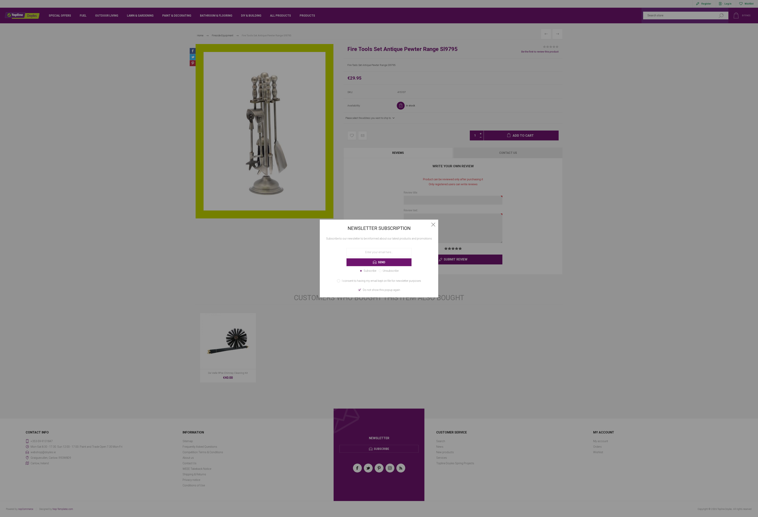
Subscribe (370, 270)
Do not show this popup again (381, 289)
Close (433, 224)
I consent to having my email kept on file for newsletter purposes (381, 280)
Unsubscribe (391, 270)
